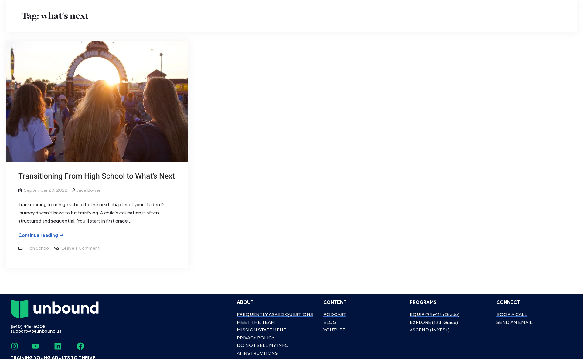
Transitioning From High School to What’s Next (96, 176)
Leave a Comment (80, 248)
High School (37, 248)
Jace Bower (89, 190)
